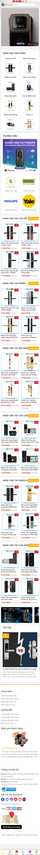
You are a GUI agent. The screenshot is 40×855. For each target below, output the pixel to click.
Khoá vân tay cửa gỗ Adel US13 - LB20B (9, 272)
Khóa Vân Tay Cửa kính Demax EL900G (29, 571)
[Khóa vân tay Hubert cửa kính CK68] (10, 587)
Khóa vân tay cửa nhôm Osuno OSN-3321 (28, 309)
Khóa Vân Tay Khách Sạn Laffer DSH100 (29, 506)
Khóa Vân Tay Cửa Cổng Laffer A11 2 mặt (30, 441)
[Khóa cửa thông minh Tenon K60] (30, 260)
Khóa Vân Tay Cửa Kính (16, 545)
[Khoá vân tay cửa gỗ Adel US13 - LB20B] (10, 260)
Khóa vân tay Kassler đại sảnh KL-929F (9, 401)
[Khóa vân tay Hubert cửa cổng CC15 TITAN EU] (10, 430)
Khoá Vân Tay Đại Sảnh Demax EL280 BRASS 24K (29, 374)
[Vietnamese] (13, 1)
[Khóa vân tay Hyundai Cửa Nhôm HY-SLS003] (30, 325)
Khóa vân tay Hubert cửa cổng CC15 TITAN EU (9, 441)
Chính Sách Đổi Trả (8, 702)
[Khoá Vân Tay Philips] (20, 156)
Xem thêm (33, 219)
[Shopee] (20, 799)
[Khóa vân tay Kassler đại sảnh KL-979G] (10, 362)
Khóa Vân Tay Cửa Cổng (16, 415)
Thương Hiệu (10, 136)
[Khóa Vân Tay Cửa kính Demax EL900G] (30, 559)
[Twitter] (7, 799)
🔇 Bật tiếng (32, 44)
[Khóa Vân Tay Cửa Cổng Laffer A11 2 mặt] (30, 430)
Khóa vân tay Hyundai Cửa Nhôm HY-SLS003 (29, 336)
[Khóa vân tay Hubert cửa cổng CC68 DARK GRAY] (30, 457)
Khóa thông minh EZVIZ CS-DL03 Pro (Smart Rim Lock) (8, 571)
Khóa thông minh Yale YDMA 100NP (10, 309)
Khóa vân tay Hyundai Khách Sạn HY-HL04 (9, 506)
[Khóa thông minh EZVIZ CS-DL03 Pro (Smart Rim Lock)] (10, 559)
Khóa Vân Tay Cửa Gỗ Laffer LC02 (9, 244)
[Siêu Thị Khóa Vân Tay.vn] (7, 4)
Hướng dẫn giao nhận (9, 720)
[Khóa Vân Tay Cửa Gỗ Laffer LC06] (30, 232)
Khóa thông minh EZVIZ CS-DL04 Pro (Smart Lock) (29, 598)
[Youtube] (15, 799)
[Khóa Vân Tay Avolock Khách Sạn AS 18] (10, 522)
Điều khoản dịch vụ (8, 723)
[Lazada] (24, 799)
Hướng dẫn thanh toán (10, 717)
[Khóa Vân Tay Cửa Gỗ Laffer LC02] (10, 232)
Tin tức (7, 627)
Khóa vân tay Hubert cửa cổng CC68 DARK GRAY (29, 469)
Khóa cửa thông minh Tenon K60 (29, 272)
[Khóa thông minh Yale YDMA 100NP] (10, 297)
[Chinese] (20, 1)
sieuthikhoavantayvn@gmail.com (19, 779)
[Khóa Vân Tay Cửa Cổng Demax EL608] (10, 457)
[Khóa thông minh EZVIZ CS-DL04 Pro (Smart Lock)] (30, 587)
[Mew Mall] (16, 615)
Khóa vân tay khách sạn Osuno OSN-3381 (29, 533)
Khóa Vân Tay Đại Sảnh (16, 348)
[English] (17, 1)
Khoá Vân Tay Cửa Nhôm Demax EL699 (9, 336)
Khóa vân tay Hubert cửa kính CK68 (9, 598)
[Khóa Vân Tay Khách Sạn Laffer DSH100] (30, 494)
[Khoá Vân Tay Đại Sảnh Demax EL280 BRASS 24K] (30, 362)
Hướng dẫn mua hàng (9, 714)
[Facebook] (2, 799)
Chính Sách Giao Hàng (9, 699)
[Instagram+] (11, 799)
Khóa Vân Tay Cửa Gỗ (15, 218)
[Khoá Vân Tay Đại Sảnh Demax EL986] (30, 390)
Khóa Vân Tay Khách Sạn (17, 480)
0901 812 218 (12, 782)
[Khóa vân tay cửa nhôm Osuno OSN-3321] (30, 297)
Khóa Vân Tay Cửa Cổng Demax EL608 (9, 469)
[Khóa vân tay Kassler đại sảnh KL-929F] (10, 390)
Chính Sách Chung (8, 705)
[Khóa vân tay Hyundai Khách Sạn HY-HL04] (10, 494)
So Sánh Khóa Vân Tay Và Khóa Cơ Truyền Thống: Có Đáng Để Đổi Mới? (20, 669)
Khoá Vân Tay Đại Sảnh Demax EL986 (29, 401)
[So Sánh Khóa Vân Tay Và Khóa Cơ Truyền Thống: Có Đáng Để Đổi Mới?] (20, 649)
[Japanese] (26, 1)
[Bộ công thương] (8, 789)
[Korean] (23, 1)
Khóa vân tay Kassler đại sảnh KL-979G (9, 374)
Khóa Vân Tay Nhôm (14, 283)
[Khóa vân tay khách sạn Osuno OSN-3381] (30, 522)
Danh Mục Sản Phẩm (14, 53)
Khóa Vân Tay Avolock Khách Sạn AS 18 (8, 533)
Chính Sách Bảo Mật (9, 696)
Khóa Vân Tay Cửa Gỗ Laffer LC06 (30, 244)
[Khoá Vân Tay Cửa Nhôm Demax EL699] (10, 325)
